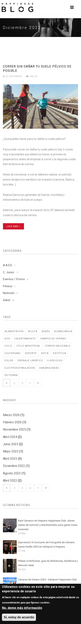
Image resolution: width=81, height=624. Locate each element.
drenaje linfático (30, 360)
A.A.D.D (9, 265)
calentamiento (25, 338)
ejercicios (55, 360)
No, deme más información (22, 608)
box (7, 338)
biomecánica (63, 331)
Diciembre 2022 (14, 466)
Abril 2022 (10, 480)
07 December (14, 76)
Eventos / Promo (15, 279)
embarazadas (49, 368)
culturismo (13, 353)
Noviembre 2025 (14, 429)
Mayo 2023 (10, 451)
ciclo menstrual (28, 345)
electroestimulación (20, 368)
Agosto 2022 (12, 473)
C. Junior (11, 272)
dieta (45, 353)
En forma (11, 375)
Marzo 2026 (11, 415)
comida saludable (57, 345)
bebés (46, 331)
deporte (31, 353)
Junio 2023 (10, 444)
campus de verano (53, 338)
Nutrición (10, 293)
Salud (34, 76)
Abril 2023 (10, 458)
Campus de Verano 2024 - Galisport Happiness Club (47, 579)
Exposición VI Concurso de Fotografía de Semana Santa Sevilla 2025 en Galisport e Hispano (46, 544)
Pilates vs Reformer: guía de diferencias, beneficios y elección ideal (48, 563)
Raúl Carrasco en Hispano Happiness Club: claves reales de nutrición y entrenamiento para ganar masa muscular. (47, 525)
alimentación (14, 331)
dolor (9, 360)
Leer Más (13, 226)
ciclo (8, 345)
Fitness (9, 286)
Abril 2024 (10, 437)
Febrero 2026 (12, 422)
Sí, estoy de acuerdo (19, 617)
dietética (59, 353)
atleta (32, 331)
